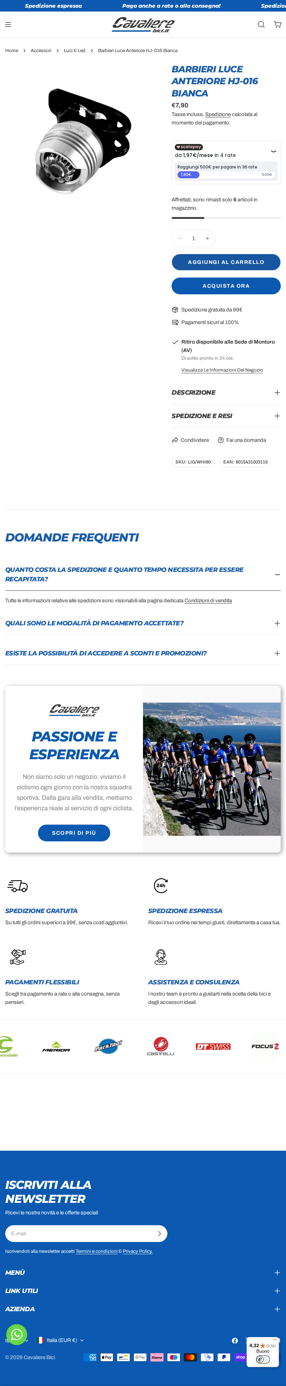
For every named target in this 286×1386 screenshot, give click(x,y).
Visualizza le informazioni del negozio (222, 370)
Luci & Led (74, 50)
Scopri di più (74, 833)
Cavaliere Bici (39, 1357)
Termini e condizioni (97, 1251)
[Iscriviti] (159, 1233)
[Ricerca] (261, 24)
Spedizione (218, 114)
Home (11, 50)
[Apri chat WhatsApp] (16, 1334)
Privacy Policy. (138, 1251)
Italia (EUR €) (62, 1340)
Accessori (41, 50)
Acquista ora (226, 286)
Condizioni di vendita (208, 600)
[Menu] (275, 1341)
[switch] (263, 1359)
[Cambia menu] (8, 24)
